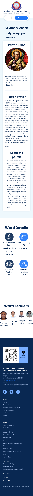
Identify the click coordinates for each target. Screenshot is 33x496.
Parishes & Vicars (8, 425)
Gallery (5, 477)
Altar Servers (7, 449)
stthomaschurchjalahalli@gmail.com (15, 385)
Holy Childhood (8, 457)
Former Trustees (8, 410)
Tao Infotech (25, 486)
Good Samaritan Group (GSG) (13, 469)
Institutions (6, 413)
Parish (5, 400)
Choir (5, 446)
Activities (6, 461)
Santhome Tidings (9, 464)
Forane (5, 423)
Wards (5, 415)
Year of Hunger (8, 466)
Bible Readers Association (12, 451)
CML (4, 454)
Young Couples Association (12, 443)
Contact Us (7, 481)
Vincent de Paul (8, 432)
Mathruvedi (7, 438)
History (5, 402)
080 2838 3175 (10, 380)
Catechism (7, 474)
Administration (8, 405)
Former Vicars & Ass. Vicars (12, 407)
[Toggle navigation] (9, 18)
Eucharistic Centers (9, 428)
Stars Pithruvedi (8, 435)
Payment (21, 18)
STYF (4, 440)
